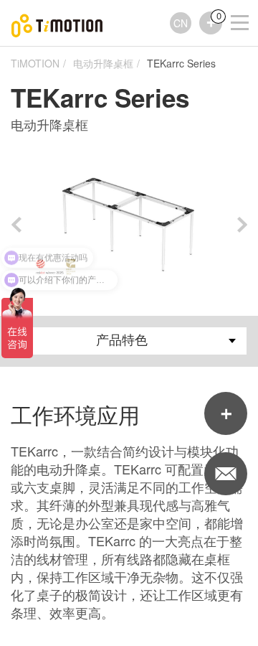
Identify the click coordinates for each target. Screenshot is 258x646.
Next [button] (242, 224)
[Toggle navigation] (230, 3)
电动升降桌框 (103, 63)
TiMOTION (35, 63)
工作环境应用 (75, 415)
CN (180, 23)
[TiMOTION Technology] (57, 23)
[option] (129, 224)
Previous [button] (16, 224)
